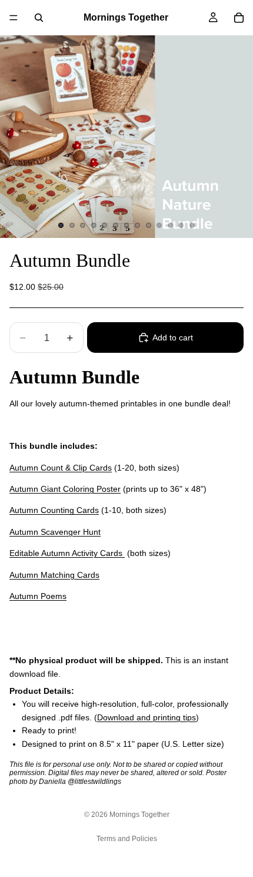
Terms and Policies (126, 839)
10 (159, 225)
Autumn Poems (37, 596)
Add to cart (172, 337)
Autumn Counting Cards (54, 510)
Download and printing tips (146, 717)
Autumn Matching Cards (54, 575)
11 (170, 225)
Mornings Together (139, 814)
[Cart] (239, 18)
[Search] (39, 18)
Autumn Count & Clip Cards (60, 467)
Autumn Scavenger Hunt (55, 532)
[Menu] (13, 17)
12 (181, 225)
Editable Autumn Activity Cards (67, 553)
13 (192, 225)
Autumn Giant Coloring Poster (65, 489)
